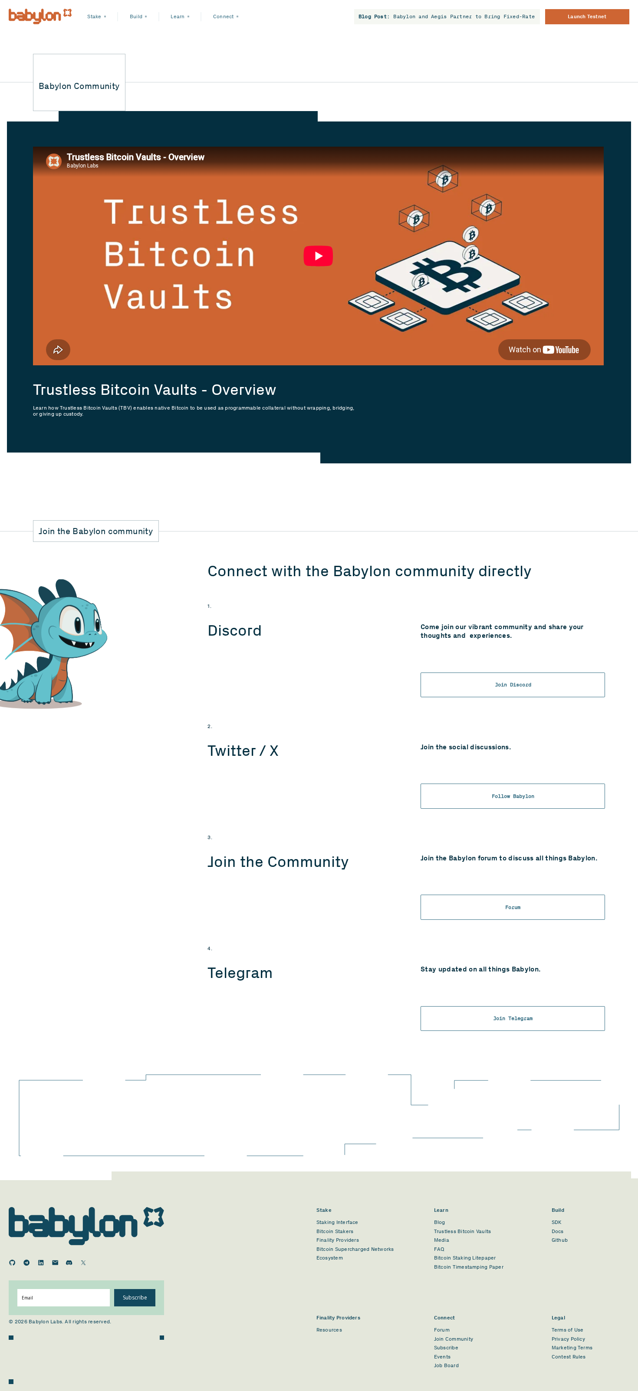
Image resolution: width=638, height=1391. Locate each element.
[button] (96, 16)
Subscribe (135, 1297)
